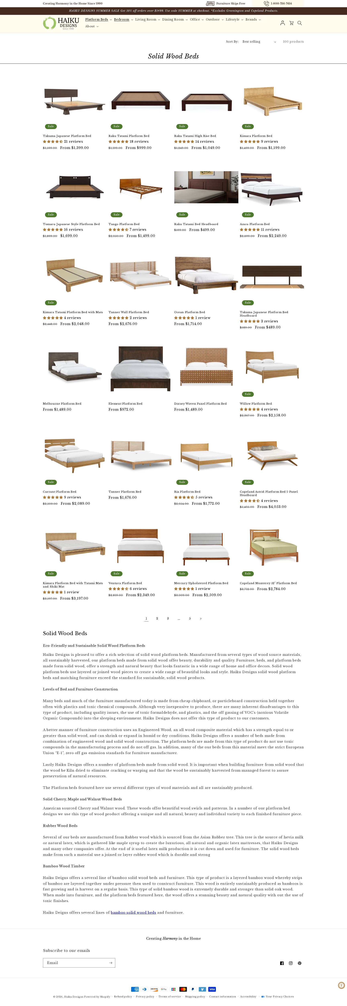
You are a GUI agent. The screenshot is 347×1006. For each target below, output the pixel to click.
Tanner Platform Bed (125, 491)
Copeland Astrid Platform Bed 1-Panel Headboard (269, 493)
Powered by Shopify (97, 996)
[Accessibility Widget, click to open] (341, 985)
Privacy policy (145, 996)
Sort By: (232, 41)
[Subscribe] (110, 963)
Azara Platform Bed (255, 224)
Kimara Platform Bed (256, 136)
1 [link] (146, 618)
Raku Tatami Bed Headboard (196, 224)
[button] (299, 22)
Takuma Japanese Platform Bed (67, 136)
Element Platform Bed (126, 403)
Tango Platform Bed (124, 224)
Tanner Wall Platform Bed (129, 312)
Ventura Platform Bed (125, 583)
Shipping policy (195, 996)
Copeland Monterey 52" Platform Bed (268, 583)
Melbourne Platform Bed (62, 403)
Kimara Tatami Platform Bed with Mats (73, 312)
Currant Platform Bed (60, 491)
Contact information (222, 996)
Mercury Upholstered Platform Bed (201, 583)
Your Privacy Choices (280, 996)
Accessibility (248, 996)
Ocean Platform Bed (189, 312)
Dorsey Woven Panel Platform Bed (200, 403)
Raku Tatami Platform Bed (129, 136)
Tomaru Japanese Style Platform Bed (71, 224)
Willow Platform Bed (256, 403)
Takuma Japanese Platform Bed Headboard (264, 314)
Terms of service (169, 996)
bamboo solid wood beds (133, 913)
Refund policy (123, 996)
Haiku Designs (73, 996)
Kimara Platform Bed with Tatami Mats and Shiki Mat (73, 585)
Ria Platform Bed (187, 491)
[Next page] (200, 618)
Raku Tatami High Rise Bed (195, 136)
